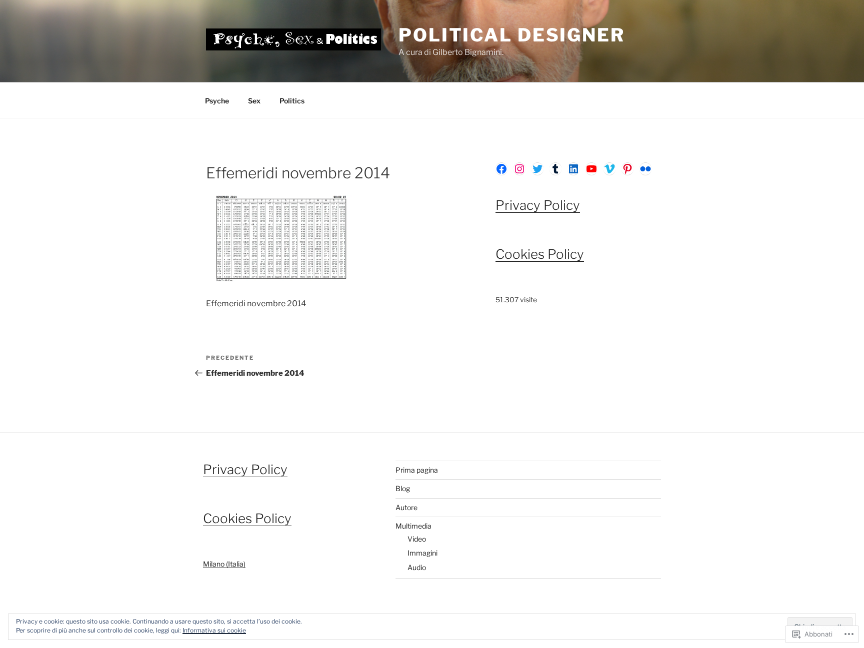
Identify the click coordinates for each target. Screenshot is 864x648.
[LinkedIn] (574, 169)
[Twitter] (538, 169)
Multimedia (414, 526)
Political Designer (511, 35)
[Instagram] (520, 169)
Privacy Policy (538, 205)
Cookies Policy (540, 254)
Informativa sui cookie (214, 630)
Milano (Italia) (224, 564)
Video (417, 539)
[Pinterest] (628, 169)
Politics (292, 100)
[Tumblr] (556, 169)
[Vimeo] (610, 169)
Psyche (217, 100)
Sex (254, 100)
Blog (403, 488)
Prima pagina (417, 470)
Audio (417, 567)
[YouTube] (592, 169)
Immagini (423, 553)
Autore (407, 507)
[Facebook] (502, 169)
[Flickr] (646, 169)
